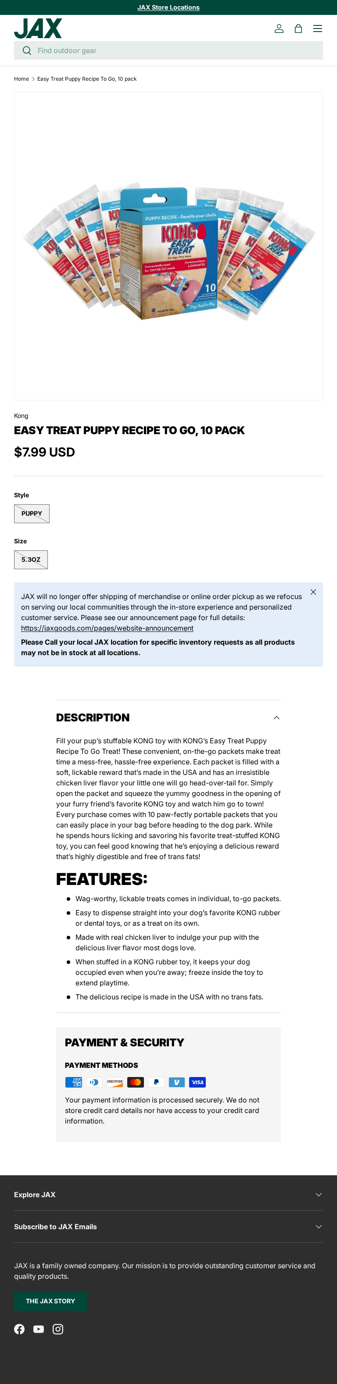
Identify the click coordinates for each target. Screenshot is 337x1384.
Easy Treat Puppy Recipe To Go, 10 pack (87, 79)
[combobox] (168, 50)
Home (21, 79)
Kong (21, 415)
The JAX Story (50, 1301)
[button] (298, 28)
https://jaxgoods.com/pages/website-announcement (107, 628)
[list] (168, 246)
